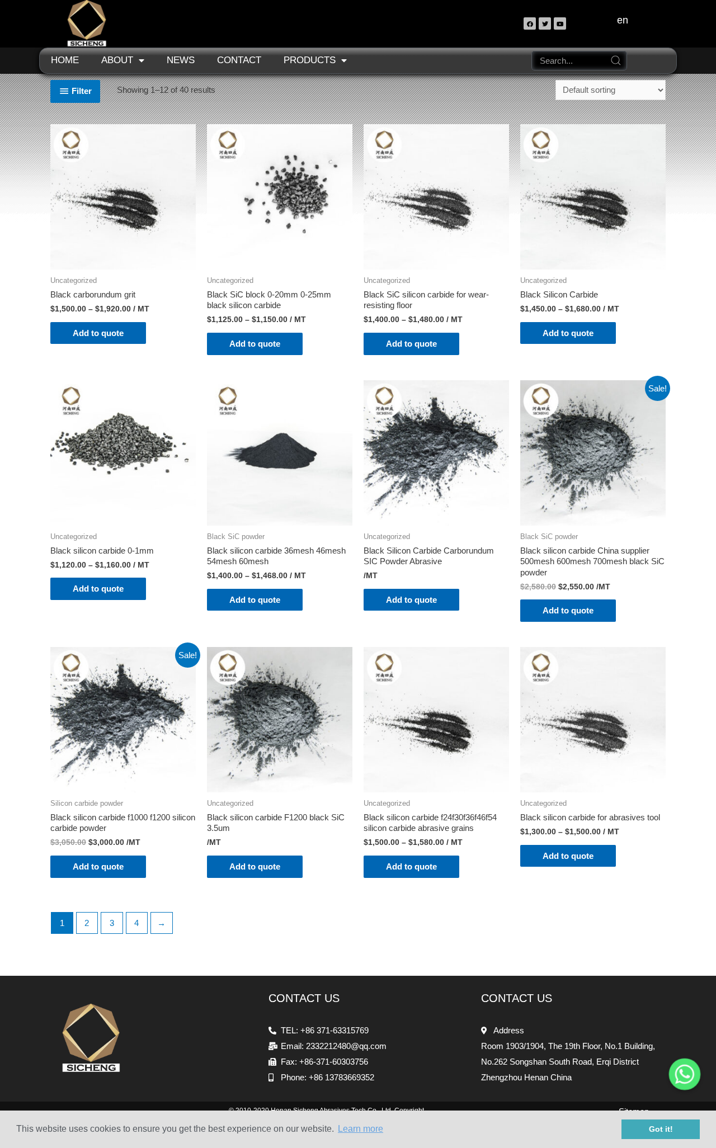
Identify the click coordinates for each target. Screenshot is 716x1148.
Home (65, 60)
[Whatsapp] (685, 1074)
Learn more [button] (360, 1128)
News (181, 60)
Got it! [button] (661, 1129)
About (117, 60)
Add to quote (98, 333)
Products (310, 60)
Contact (239, 60)
